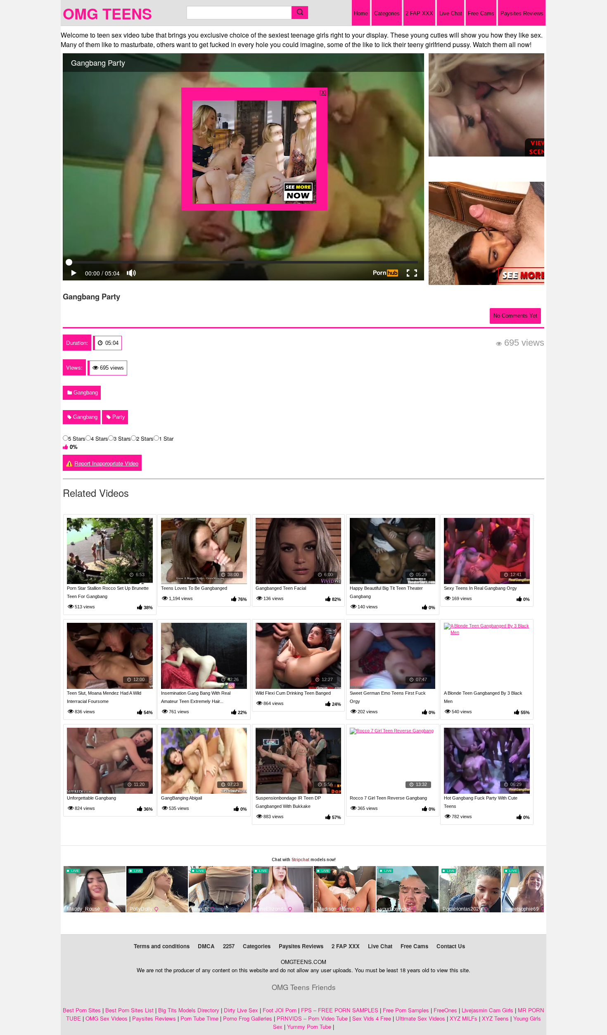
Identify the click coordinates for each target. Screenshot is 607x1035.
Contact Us (450, 946)
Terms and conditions (162, 946)
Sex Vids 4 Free (371, 1018)
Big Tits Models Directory (188, 1010)
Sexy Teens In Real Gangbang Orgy (480, 588)
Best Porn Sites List (129, 1010)
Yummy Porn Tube (309, 1026)
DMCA (206, 946)
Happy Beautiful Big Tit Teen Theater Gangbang (386, 592)
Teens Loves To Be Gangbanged (194, 588)
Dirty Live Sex (241, 1010)
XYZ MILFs (463, 1018)
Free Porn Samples (406, 1010)
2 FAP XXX (419, 13)
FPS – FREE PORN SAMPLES (339, 1010)
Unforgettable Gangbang (91, 797)
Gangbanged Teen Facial (281, 588)
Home (361, 13)
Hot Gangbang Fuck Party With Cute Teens (480, 802)
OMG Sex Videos (106, 1018)
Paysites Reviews (521, 13)
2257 (229, 946)
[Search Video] (300, 12)
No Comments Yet (515, 316)
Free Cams (481, 13)
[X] (323, 92)
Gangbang (85, 392)
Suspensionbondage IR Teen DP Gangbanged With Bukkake (288, 802)
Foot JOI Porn (279, 1010)
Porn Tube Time (199, 1018)
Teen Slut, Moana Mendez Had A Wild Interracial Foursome (104, 697)
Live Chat (450, 13)
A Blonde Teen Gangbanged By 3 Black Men (483, 697)
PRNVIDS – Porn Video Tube (312, 1018)
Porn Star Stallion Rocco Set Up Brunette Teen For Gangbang (108, 592)
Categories (387, 13)
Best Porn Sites (82, 1010)
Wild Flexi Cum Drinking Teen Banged (293, 693)
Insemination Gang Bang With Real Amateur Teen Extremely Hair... (195, 697)
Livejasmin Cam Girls (487, 1010)
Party (118, 417)
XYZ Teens (495, 1018)
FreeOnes (445, 1010)
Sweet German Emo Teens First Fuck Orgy (388, 697)
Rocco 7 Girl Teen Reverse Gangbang (388, 797)
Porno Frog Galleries (247, 1018)
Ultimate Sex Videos (420, 1018)
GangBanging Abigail (181, 797)
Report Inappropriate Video (106, 463)
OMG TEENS (107, 13)
